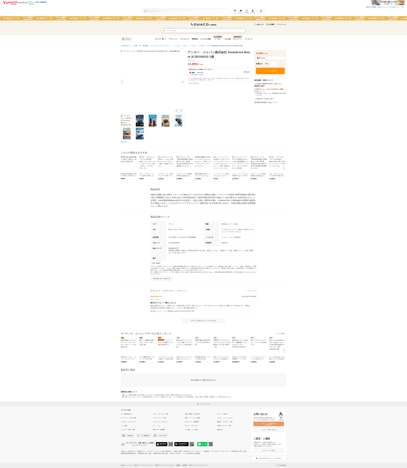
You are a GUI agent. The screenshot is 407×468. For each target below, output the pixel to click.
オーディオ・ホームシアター (160, 46)
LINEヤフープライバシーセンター (164, 465)
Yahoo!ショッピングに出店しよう (388, 7)
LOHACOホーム (126, 46)
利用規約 (178, 465)
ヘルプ (402, 7)
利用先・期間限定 (199, 74)
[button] (273, 63)
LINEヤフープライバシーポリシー (143, 465)
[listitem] (137, 414)
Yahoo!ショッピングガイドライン (198, 465)
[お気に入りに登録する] (181, 111)
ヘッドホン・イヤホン (180, 46)
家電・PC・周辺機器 (141, 46)
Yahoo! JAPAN (371, 7)
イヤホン (194, 46)
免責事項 (184, 465)
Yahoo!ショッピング (126, 465)
